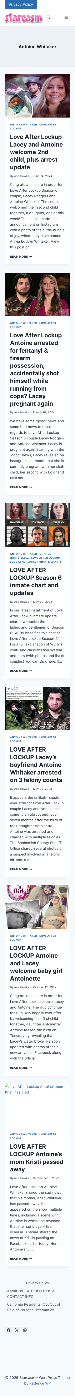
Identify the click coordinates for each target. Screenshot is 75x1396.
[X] (16, 1330)
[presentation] (37, 96)
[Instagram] (24, 1330)
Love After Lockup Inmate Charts (36, 561)
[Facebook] (8, 1330)
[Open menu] (66, 17)
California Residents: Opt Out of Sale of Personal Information (33, 1307)
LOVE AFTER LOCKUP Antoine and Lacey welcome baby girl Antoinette (36, 963)
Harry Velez (19, 557)
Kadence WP (40, 1383)
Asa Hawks (21, 176)
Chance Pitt (48, 553)
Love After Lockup (45, 557)
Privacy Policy (21, 4)
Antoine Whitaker (23, 124)
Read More (21, 256)
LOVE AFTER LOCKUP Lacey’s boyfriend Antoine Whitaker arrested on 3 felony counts (36, 764)
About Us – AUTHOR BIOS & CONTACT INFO (31, 1294)
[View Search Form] (48, 17)
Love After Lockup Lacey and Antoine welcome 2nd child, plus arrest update (36, 152)
